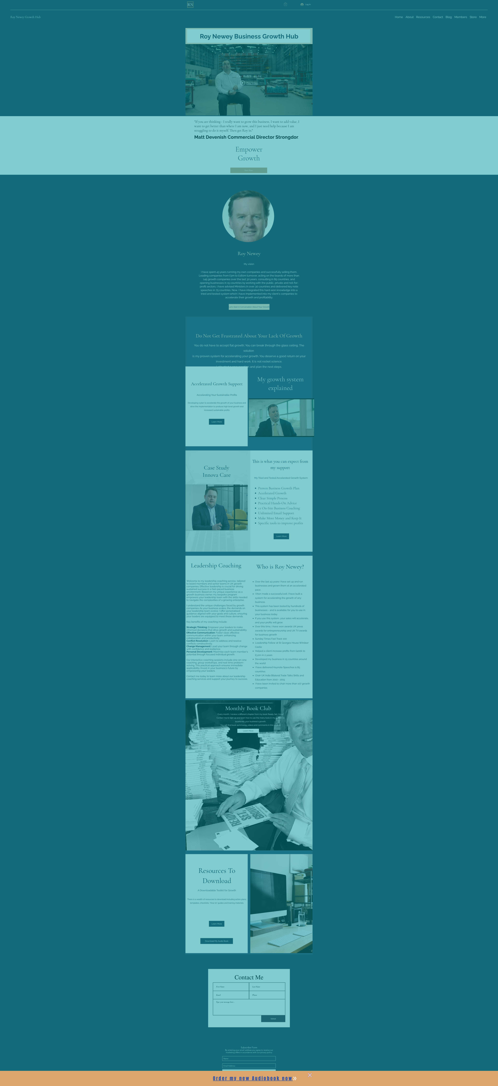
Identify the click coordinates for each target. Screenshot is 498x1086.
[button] (310, 1075)
